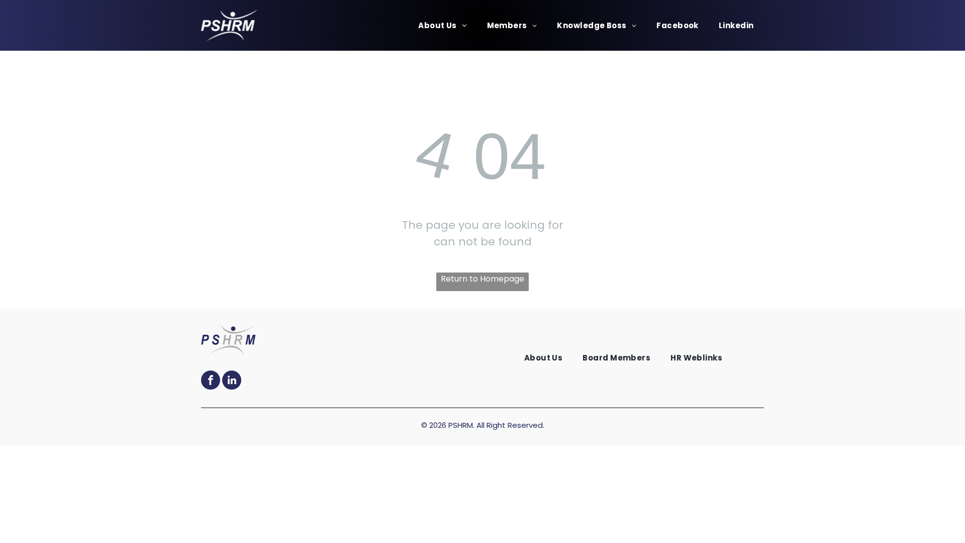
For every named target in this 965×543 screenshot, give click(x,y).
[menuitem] (442, 25)
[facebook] (210, 381)
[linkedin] (231, 381)
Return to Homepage (482, 279)
